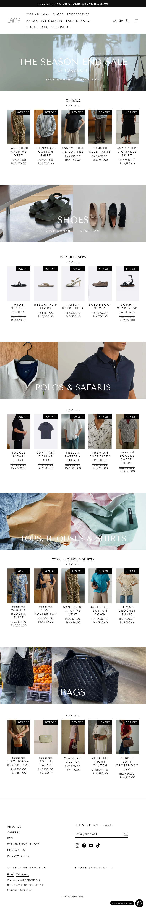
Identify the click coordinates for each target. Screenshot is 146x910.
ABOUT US (14, 826)
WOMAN (33, 14)
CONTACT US (16, 850)
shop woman (58, 79)
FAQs (10, 838)
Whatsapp (22, 874)
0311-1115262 (32, 880)
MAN (46, 14)
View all (73, 105)
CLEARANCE (61, 27)
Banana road (78, 20)
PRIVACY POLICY (18, 856)
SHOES (58, 14)
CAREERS (13, 832)
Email (10, 874)
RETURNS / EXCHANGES (23, 844)
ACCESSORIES (78, 14)
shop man (90, 79)
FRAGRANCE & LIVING (44, 20)
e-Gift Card (37, 27)
